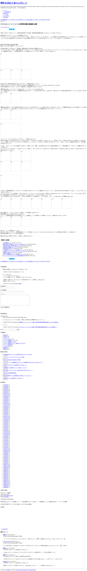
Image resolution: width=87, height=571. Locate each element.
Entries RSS (26, 569)
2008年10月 (6, 484)
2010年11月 (6, 450)
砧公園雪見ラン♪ (7, 242)
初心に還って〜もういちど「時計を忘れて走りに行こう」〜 (18, 370)
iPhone (4, 334)
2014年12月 (6, 393)
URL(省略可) (4, 290)
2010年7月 (5, 456)
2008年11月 (6, 483)
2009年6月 (5, 473)
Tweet (11, 29)
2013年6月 (5, 411)
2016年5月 (5, 389)
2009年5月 (5, 474)
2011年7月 (5, 438)
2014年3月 (5, 400)
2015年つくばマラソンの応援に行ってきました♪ (15, 365)
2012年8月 (5, 421)
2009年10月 (6, 467)
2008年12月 (6, 481)
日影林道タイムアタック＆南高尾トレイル (13, 250)
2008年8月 (5, 487)
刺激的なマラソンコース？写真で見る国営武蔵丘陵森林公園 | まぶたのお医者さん (39, 322)
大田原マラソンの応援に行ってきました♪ (13, 378)
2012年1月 (5, 430)
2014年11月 (6, 394)
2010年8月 (5, 454)
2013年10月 (6, 406)
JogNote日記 (4, 529)
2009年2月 (5, 478)
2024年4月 (5, 384)
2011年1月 (5, 447)
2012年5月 (5, 424)
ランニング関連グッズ (8, 341)
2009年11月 (6, 466)
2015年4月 (5, 392)
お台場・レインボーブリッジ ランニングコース (15, 251)
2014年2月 (5, 402)
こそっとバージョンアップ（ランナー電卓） (14, 357)
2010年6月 (5, 457)
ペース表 (5, 14)
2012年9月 (5, 420)
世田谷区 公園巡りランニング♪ (10, 247)
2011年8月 (5, 437)
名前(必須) (3, 286)
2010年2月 (5, 463)
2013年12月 (6, 403)
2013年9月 (5, 407)
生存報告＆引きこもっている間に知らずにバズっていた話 (17, 354)
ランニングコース (5, 27)
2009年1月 (5, 480)
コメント (3, 294)
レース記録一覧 (7, 11)
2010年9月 (5, 453)
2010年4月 (5, 460)
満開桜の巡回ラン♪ (8, 252)
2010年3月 (5, 461)
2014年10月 (6, 396)
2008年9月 (5, 485)
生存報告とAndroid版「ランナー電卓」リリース (14, 367)
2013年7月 (5, 410)
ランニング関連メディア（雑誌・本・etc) (13, 343)
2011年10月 (6, 434)
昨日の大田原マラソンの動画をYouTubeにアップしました (17, 375)
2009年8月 (5, 470)
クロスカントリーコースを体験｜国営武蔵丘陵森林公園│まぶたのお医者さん (38, 327)
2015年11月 (6, 390)
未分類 (5, 347)
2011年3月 (5, 444)
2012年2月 (5, 429)
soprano (5, 561)
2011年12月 (6, 431)
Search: (2, 329)
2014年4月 (5, 399)
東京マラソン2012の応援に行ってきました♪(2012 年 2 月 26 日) (35, 19)
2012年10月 (6, 419)
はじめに (5, 337)
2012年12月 (6, 416)
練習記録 (5, 349)
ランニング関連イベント (9, 340)
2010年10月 (6, 451)
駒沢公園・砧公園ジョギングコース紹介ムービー (15, 244)
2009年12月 (6, 464)
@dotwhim (6, 496)
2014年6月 (5, 397)
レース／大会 (6, 346)
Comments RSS (32, 569)
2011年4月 (5, 443)
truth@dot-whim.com (8, 495)
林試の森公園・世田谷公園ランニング (12, 245)
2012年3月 (5, 427)
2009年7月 (5, 471)
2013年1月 (5, 414)
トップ (5, 10)
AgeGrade (5, 17)
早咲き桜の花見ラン (8, 248)
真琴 (20, 283)
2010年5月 (5, 458)
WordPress (8, 569)
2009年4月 (5, 475)
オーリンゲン (6, 541)
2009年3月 (5, 477)
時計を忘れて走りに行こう (14, 3)
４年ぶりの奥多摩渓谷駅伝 (9, 373)
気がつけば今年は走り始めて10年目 (12, 359)
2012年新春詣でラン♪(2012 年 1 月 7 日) (10, 19)
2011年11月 (6, 433)
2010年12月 (6, 448)
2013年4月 (5, 413)
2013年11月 (6, 404)
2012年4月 (5, 426)
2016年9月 (5, 387)
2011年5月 (5, 441)
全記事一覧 (6, 13)
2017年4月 (5, 386)
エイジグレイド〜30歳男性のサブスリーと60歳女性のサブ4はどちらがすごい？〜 (23, 362)
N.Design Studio (19, 569)
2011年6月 (5, 440)
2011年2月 (5, 446)
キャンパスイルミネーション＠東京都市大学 (14, 255)
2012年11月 (6, 417)
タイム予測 (6, 16)
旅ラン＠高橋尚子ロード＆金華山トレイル (13, 254)
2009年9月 (5, 468)
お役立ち (5, 336)
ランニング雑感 (7, 344)
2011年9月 (5, 436)
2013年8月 (5, 409)
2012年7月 (5, 423)
